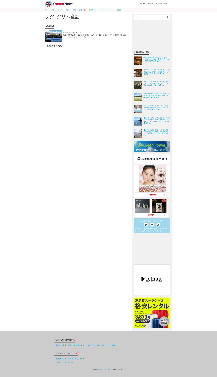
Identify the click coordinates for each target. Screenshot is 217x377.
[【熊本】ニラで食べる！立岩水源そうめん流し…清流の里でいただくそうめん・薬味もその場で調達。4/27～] (138, 85)
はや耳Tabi (92, 10)
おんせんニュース (103, 369)
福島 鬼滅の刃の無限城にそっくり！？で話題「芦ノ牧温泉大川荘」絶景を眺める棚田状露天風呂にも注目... (156, 59)
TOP (46, 10)
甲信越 (76, 345)
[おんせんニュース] (59, 4)
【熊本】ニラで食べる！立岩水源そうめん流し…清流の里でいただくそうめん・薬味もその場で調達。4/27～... (156, 83)
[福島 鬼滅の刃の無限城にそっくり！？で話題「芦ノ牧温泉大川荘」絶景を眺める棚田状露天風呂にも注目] (138, 61)
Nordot (102, 10)
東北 (64, 345)
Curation (110, 10)
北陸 (88, 345)
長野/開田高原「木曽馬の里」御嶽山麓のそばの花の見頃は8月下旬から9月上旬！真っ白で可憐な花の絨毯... (156, 95)
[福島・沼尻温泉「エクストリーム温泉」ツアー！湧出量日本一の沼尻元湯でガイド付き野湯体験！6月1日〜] (138, 109)
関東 (70, 345)
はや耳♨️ (82, 10)
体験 (74, 10)
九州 (108, 345)
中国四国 (100, 345)
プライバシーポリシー (64, 362)
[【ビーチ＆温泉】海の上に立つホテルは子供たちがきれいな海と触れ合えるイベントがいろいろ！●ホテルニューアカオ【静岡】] (138, 121)
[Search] (167, 18)
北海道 (58, 345)
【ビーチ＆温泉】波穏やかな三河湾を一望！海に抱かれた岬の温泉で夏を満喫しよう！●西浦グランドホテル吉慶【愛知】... (156, 132)
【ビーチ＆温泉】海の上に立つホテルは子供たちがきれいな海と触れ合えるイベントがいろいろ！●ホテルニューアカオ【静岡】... (156, 120)
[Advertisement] (87, 74)
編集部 (119, 10)
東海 (82, 345)
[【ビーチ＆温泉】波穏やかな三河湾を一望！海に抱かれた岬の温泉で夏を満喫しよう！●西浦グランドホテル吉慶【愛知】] (138, 133)
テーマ (60, 10)
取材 (67, 10)
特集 (53, 10)
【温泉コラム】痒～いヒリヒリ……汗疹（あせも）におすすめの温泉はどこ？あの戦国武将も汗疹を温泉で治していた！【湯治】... (156, 72)
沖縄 (113, 345)
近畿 (93, 345)
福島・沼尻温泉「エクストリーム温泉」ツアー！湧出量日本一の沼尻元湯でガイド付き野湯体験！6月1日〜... (156, 107)
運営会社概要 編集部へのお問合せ (69, 359)
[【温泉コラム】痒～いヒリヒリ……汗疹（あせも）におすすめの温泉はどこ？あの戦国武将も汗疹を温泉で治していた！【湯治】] (138, 73)
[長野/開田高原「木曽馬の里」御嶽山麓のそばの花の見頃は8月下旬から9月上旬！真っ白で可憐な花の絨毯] (138, 97)
